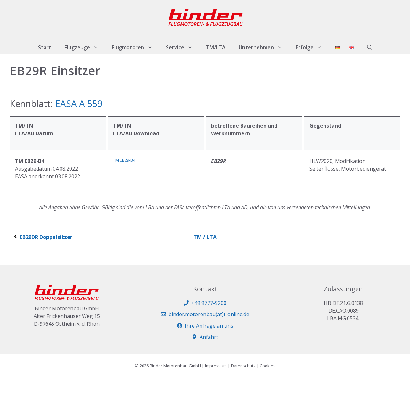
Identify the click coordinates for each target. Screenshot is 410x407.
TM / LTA (205, 237)
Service (175, 47)
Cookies (267, 366)
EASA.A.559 (77, 103)
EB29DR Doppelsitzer (46, 237)
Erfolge (305, 47)
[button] (369, 47)
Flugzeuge (77, 47)
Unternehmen (256, 47)
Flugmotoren (128, 47)
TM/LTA (216, 47)
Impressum (216, 366)
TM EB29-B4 (124, 160)
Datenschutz (243, 366)
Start (44, 47)
